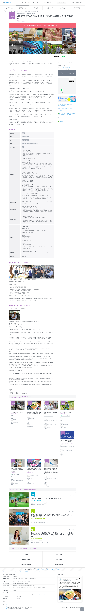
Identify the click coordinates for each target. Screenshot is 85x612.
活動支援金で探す (26, 564)
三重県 (26, 583)
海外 (14, 590)
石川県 (22, 581)
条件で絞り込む (59, 564)
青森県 (14, 578)
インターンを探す (5, 596)
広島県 (25, 587)
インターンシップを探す (23, 7)
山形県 (30, 578)
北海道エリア (6, 576)
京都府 (18, 585)
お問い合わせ (73, 2)
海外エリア (5, 590)
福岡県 (15, 588)
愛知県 (22, 583)
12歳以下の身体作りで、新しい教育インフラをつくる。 (47, 498)
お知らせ (4, 601)
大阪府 (22, 585)
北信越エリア (6, 581)
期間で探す (59, 559)
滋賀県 (14, 585)
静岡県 (19, 583)
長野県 (30, 581)
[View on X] (79, 579)
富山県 (19, 581)
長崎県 (22, 588)
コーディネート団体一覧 (76, 7)
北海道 (15, 576)
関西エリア (6, 585)
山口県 (29, 587)
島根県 (18, 587)
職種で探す (59, 554)
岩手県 (18, 578)
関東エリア (6, 580)
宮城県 (22, 578)
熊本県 (25, 588)
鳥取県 (14, 587)
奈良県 (29, 585)
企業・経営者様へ (62, 2)
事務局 (81, 2)
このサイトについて (9, 7)
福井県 (26, 581)
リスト (71, 79)
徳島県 (32, 587)
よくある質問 (62, 7)
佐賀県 (18, 588)
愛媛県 (39, 587)
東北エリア (6, 578)
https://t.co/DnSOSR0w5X (68, 586)
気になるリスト (49, 7)
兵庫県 (25, 585)
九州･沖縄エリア (6, 588)
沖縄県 (40, 588)
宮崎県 (33, 588)
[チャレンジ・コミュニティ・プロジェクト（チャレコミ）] (5, 604)
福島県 (34, 578)
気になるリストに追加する (67, 73)
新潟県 (15, 581)
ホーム (4, 594)
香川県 (36, 587)
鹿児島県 (37, 588)
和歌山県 (33, 585)
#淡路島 (74, 586)
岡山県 (22, 587)
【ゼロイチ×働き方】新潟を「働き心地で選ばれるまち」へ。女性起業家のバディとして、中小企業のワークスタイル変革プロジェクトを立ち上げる (52, 534)
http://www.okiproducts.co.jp (67, 67)
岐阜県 (15, 583)
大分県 (29, 588)
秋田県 (26, 578)
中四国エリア (6, 587)
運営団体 (77, 2)
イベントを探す (35, 7)
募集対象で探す (26, 559)
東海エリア (6, 583)
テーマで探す (25, 554)
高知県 (43, 587)
